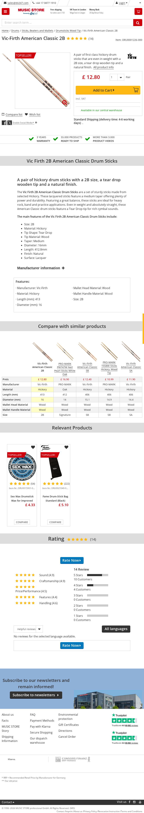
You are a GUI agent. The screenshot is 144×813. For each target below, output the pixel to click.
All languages (116, 628)
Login (122, 3)
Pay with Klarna (40, 726)
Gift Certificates (68, 725)
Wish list (34, 114)
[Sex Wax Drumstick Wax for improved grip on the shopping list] (33, 447)
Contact (7, 802)
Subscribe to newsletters (34, 695)
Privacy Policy (90, 811)
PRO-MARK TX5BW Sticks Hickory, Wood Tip (109, 367)
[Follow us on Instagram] (134, 802)
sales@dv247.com (18, 3)
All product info (103, 67)
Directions (65, 731)
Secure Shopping (41, 732)
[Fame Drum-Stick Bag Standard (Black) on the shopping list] (66, 447)
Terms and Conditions (131, 811)
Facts (5, 720)
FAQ (32, 715)
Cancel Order (67, 737)
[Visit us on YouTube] (140, 802)
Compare (22, 522)
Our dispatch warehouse (38, 740)
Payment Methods (42, 720)
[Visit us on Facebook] (129, 802)
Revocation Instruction (109, 811)
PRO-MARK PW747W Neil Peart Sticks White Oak (64, 369)
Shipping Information (10, 739)
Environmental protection (68, 717)
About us (8, 715)
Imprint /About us (74, 811)
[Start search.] (137, 22)
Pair (128, 77)
